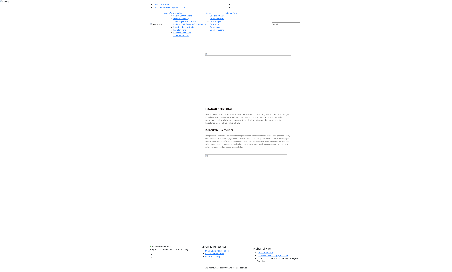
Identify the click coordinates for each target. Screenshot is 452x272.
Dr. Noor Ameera (217, 15)
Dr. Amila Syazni (217, 30)
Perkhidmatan (176, 13)
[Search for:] (286, 24)
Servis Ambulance (181, 35)
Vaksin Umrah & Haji (182, 15)
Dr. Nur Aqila (215, 21)
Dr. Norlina (214, 24)
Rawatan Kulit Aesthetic (183, 27)
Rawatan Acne (179, 30)
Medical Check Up (181, 18)
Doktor (209, 13)
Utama (167, 13)
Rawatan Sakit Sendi (182, 32)
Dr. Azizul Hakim (217, 18)
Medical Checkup (212, 256)
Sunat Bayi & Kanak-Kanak (185, 21)
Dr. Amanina (215, 27)
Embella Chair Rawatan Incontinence (189, 24)
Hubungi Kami (231, 13)
